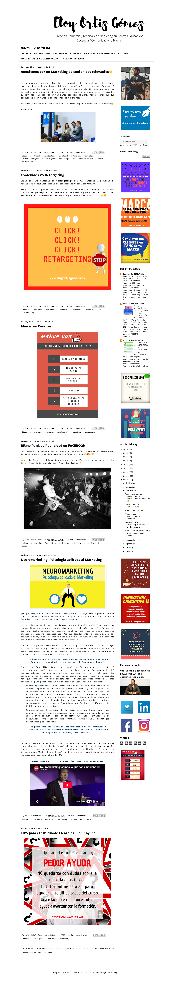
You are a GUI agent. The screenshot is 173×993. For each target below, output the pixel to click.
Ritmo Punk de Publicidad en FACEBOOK (53, 446)
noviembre (131, 487)
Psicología (79, 820)
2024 (126, 457)
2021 (126, 468)
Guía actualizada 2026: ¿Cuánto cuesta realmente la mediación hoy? (135, 313)
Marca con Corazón (36, 326)
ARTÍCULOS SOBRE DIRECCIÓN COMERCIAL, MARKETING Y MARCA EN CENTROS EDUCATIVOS (74, 53)
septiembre (131, 540)
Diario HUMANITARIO (133, 340)
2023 (126, 461)
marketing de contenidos (58, 310)
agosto (129, 544)
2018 (126, 480)
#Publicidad (47, 451)
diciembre (131, 483)
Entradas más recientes (33, 948)
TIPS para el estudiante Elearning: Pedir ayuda (58, 833)
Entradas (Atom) (45, 953)
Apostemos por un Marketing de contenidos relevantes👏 (66, 72)
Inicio (70, 948)
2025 (126, 453)
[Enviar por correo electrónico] (93, 152)
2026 (126, 449)
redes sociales (93, 310)
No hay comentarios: (78, 153)
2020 (126, 472)
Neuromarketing (64, 820)
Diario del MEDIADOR (133, 304)
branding (49, 432)
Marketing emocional (44, 820)
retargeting (28, 313)
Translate (142, 145)
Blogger (115, 973)
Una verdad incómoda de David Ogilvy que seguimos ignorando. (135, 674)
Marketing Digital (76, 543)
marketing (39, 310)
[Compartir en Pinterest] (103, 152)
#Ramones (56, 454)
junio (129, 551)
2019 (126, 476)
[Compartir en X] (98, 152)
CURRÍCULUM (42, 48)
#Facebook (65, 451)
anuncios (38, 432)
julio (129, 548)
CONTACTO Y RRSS (73, 59)
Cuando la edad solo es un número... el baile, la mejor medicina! (135, 278)
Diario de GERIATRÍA (133, 274)
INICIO (25, 48)
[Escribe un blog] (95, 152)
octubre (130, 491)
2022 (126, 465)
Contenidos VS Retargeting (42, 175)
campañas (59, 432)
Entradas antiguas (104, 948)
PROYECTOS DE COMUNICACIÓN (39, 59)
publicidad (78, 310)
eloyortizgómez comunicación (80, 432)
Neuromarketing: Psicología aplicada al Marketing (61, 560)
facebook (49, 543)
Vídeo (89, 820)
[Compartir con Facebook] (100, 152)
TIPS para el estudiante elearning (51, 939)
